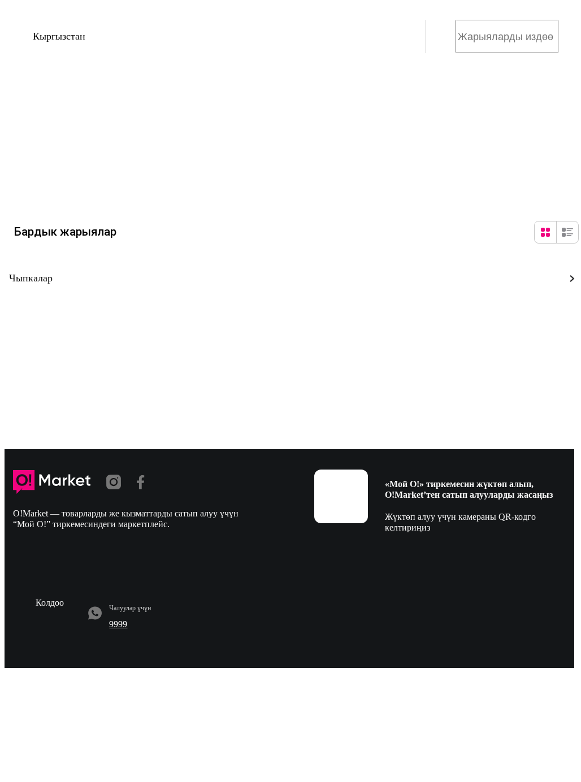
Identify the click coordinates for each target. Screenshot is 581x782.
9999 (118, 624)
